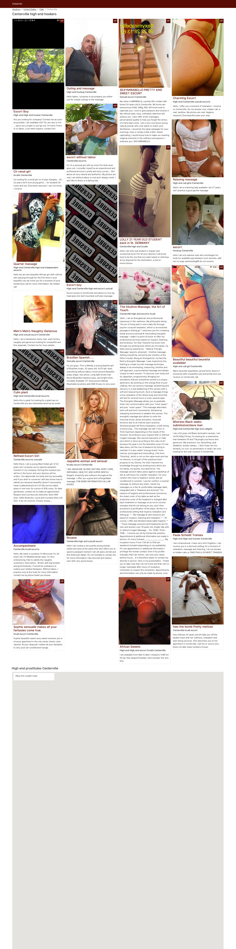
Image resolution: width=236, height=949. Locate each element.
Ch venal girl (22, 171)
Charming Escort (184, 98)
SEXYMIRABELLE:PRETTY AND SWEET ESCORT (141, 91)
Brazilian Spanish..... (80, 357)
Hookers (16, 9)
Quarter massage (25, 264)
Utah (41, 9)
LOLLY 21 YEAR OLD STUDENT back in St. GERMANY (141, 241)
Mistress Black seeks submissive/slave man (188, 423)
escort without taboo (81, 157)
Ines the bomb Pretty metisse (193, 626)
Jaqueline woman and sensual (87, 461)
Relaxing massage (185, 179)
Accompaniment (25, 545)
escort (177, 247)
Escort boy (74, 285)
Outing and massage (81, 88)
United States (29, 9)
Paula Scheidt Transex (188, 535)
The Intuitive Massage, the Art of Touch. (142, 308)
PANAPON (17, 4)
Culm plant (21, 392)
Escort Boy (21, 111)
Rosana (72, 537)
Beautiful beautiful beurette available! (191, 361)
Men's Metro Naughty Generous (35, 331)
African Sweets (130, 646)
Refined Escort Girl (26, 456)
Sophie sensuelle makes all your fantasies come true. (35, 628)
